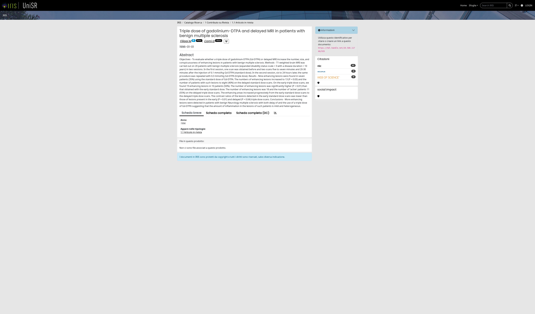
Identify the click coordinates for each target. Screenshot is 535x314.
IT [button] (516, 5)
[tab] (275, 113)
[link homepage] (10, 5)
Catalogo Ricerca (193, 22)
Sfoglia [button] (472, 5)
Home (463, 5)
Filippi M (185, 41)
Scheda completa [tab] (219, 113)
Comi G (209, 41)
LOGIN (528, 5)
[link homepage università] (30, 5)
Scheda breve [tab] (191, 113)
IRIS (179, 22)
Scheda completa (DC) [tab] (252, 113)
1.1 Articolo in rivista (242, 22)
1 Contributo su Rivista (217, 22)
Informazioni (327, 30)
